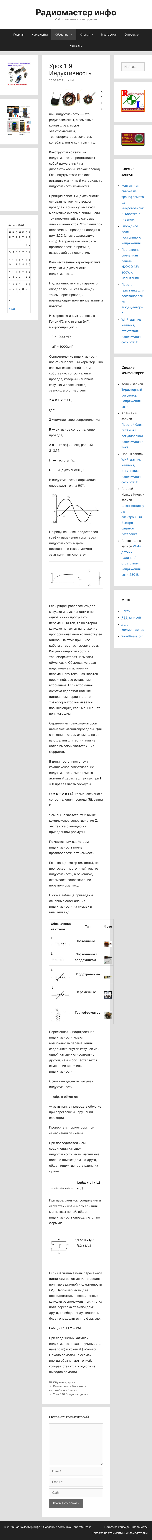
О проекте (132, 34)
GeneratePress (81, 1527)
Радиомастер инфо (76, 12)
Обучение (62, 34)
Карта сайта (40, 34)
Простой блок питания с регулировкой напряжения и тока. (132, 436)
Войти (125, 611)
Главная (18, 34)
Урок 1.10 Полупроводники (70, 1394)
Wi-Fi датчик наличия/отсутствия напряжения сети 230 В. (131, 331)
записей (131, 617)
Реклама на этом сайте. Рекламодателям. (120, 1533)
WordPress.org (132, 636)
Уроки (71, 1382)
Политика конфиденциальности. (126, 1527)
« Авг (12, 308)
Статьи (85, 34)
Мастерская (109, 34)
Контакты (76, 45)
